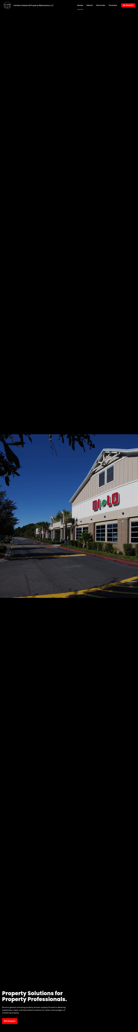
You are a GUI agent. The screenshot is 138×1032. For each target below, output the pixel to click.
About (90, 5)
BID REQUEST (128, 5)
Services (100, 5)
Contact (113, 5)
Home (80, 5)
